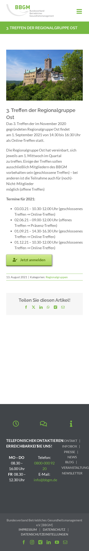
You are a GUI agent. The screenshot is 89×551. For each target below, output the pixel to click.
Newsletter (72, 473)
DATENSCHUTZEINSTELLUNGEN (44, 534)
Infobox (69, 446)
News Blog (71, 459)
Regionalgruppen (57, 277)
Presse (69, 452)
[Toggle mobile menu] (80, 11)
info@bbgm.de (45, 480)
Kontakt (69, 441)
